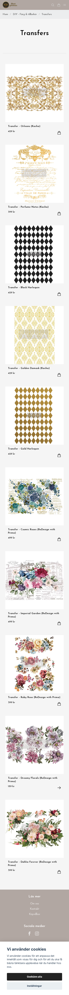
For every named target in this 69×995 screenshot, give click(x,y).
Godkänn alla (34, 976)
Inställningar (34, 985)
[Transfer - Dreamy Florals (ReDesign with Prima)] (59, 788)
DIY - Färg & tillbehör (25, 14)
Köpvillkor (34, 914)
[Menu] (65, 5)
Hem (5, 14)
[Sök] (53, 5)
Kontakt (34, 909)
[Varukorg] (59, 5)
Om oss (34, 903)
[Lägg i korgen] (59, 133)
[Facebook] (29, 934)
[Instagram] (37, 934)
